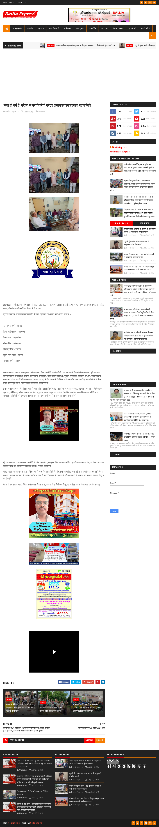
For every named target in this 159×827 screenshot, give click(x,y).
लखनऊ (42, 111)
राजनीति (92, 28)
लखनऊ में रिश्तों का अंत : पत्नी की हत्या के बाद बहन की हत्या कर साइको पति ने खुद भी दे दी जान (21, 707)
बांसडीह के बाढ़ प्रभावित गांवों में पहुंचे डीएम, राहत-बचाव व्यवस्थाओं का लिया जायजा (139, 268)
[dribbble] (141, 823)
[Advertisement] (79, 73)
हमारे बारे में (145, 28)
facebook (89, 740)
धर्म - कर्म (104, 28)
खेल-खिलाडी (54, 28)
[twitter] (146, 2)
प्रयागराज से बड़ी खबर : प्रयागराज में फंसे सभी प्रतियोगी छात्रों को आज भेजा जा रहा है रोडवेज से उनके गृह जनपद (34, 763)
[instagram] (150, 2)
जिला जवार (33, 45)
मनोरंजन (67, 28)
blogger (99, 740)
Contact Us (21, 2)
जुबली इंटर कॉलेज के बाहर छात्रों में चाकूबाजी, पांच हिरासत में (136, 243)
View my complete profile (120, 151)
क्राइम (41, 28)
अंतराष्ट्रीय (17, 28)
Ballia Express (120, 147)
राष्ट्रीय (30, 28)
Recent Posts (121, 223)
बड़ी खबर (112, 45)
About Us (12, 2)
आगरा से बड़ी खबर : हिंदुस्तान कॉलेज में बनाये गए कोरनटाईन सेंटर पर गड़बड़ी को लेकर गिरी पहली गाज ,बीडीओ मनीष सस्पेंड (34, 806)
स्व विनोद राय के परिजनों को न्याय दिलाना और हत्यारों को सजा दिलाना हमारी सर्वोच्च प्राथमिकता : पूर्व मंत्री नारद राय (138, 200)
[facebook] (141, 2)
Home (5, 2)
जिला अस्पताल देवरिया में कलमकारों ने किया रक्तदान (32, 793)
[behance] (154, 2)
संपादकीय (80, 28)
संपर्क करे (132, 28)
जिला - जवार (118, 28)
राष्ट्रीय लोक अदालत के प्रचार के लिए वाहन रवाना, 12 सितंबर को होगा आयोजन (68, 45)
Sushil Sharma (36, 822)
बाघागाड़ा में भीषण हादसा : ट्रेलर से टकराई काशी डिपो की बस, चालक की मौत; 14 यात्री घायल (139, 437)
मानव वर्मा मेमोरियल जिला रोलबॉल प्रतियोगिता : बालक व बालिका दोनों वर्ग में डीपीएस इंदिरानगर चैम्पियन (88, 707)
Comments (144, 223)
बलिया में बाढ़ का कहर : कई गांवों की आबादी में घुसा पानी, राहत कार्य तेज (139, 255)
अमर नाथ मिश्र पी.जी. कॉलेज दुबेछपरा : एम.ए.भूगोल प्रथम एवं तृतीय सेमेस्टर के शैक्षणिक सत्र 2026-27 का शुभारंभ (138, 417)
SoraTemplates (14, 822)
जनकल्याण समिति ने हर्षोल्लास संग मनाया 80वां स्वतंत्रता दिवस (52, 709)
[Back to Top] (154, 823)
